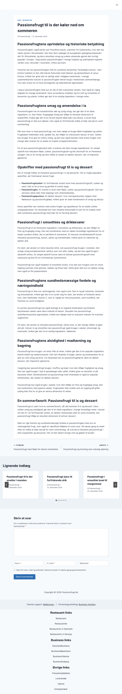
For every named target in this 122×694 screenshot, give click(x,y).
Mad (19, 20)
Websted (84, 563)
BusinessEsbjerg (61, 661)
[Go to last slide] (7, 485)
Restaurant (61, 618)
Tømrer (61, 684)
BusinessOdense (61, 656)
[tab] (56, 500)
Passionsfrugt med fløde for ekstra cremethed (36, 447)
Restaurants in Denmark (61, 629)
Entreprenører (61, 689)
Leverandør (61, 678)
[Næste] (115, 485)
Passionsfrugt (25, 36)
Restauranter (61, 623)
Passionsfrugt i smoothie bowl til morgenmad (97, 480)
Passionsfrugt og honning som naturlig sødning (85, 447)
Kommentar (20, 526)
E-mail (51, 563)
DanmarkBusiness (61, 646)
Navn (18, 563)
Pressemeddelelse (61, 673)
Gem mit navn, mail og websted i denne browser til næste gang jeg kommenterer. (51, 570)
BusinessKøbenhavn (61, 651)
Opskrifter (27, 20)
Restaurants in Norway (61, 634)
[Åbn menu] (117, 5)
